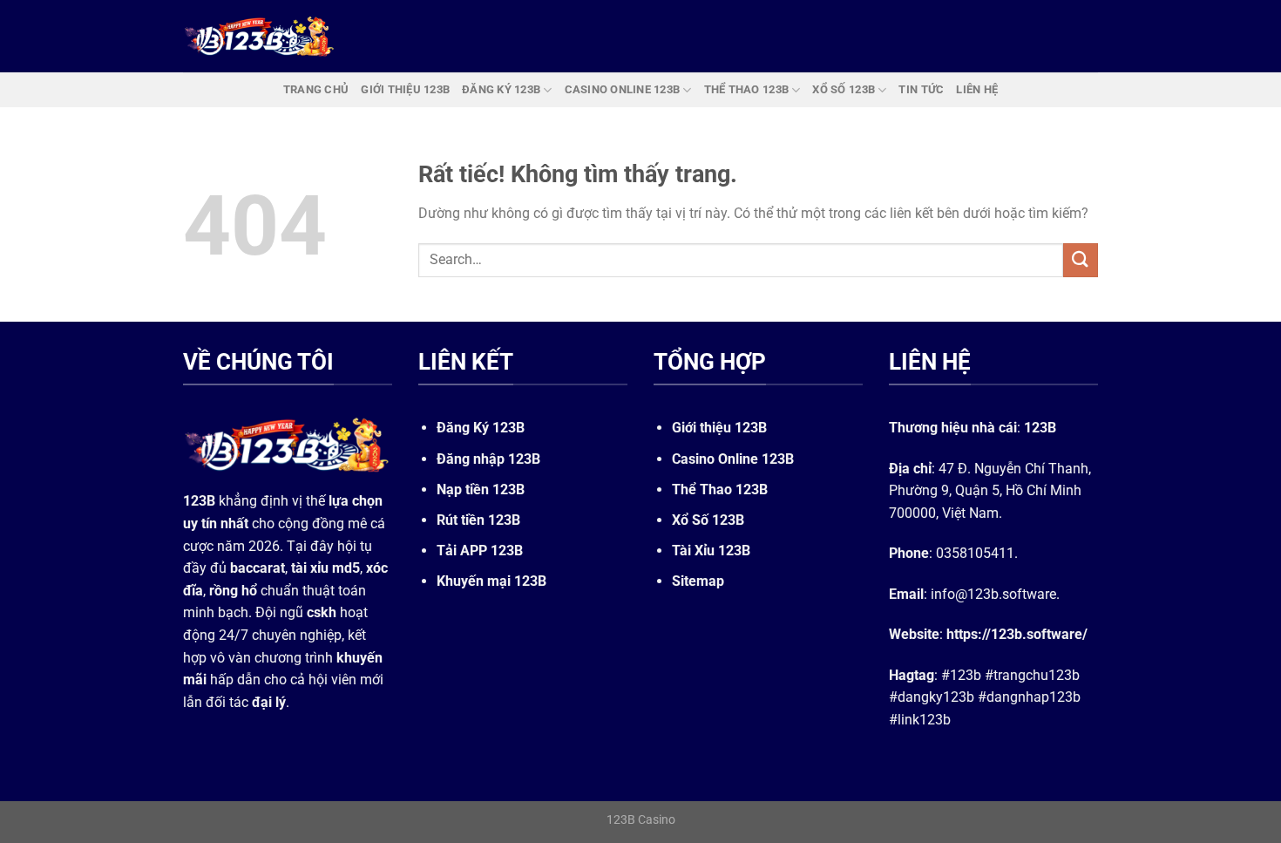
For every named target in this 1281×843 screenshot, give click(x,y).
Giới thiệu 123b (405, 89)
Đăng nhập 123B (488, 459)
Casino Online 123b (623, 89)
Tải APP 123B (480, 550)
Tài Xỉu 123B (711, 550)
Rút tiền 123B (478, 520)
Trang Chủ (316, 89)
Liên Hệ (977, 89)
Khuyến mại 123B (491, 581)
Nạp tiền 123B (481, 489)
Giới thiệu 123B (719, 427)
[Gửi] (1080, 260)
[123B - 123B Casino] (259, 36)
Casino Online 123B (733, 459)
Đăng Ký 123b (501, 89)
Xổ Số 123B (708, 520)
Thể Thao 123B (720, 489)
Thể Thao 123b (746, 89)
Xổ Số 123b (843, 89)
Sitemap (698, 581)
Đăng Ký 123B (481, 427)
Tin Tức (921, 89)
